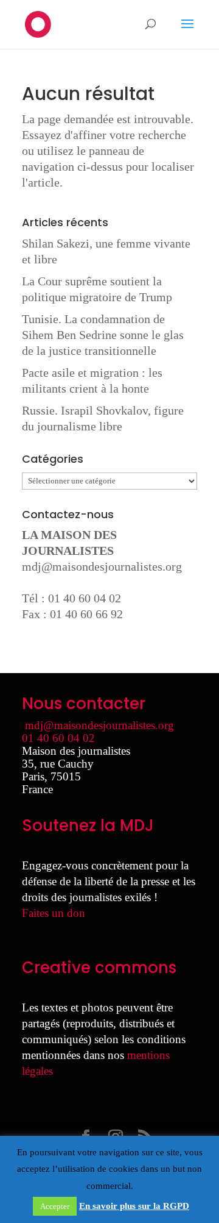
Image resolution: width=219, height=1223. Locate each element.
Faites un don (53, 913)
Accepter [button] (54, 1206)
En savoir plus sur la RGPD (134, 1206)
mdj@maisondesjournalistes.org (102, 566)
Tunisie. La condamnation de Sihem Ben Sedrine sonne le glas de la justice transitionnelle (103, 334)
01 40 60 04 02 (58, 738)
